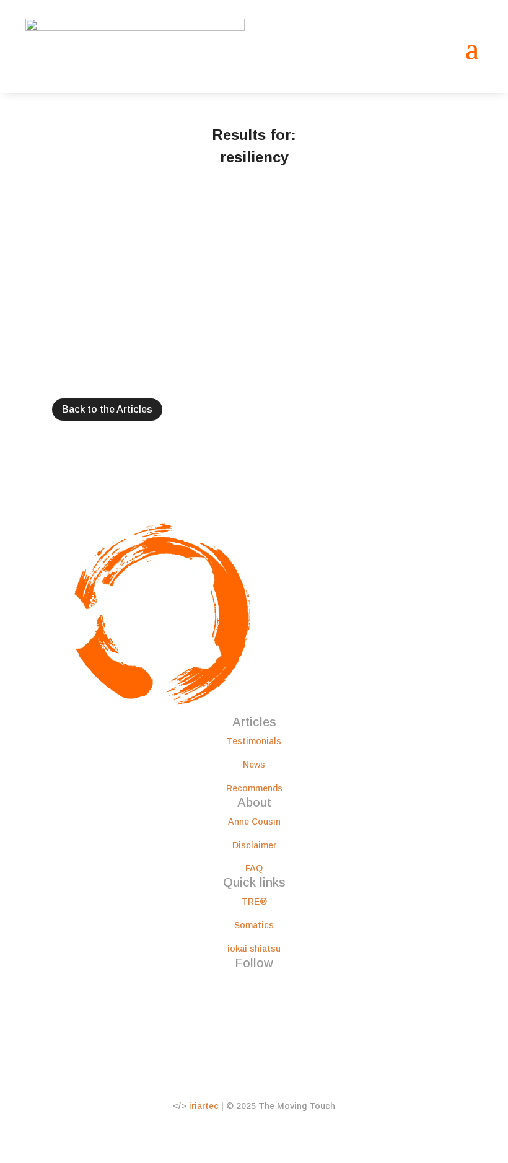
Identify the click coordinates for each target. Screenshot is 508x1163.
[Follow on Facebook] (217, 985)
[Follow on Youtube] (291, 985)
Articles (41, 225)
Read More (47, 326)
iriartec (204, 1106)
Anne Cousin (254, 822)
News (254, 765)
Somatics (254, 925)
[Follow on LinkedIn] (266, 985)
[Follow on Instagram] (242, 985)
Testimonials (254, 741)
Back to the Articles (107, 409)
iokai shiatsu (254, 949)
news (70, 225)
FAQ (254, 868)
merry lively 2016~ (84, 240)
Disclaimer (254, 845)
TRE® (254, 901)
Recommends (254, 788)
